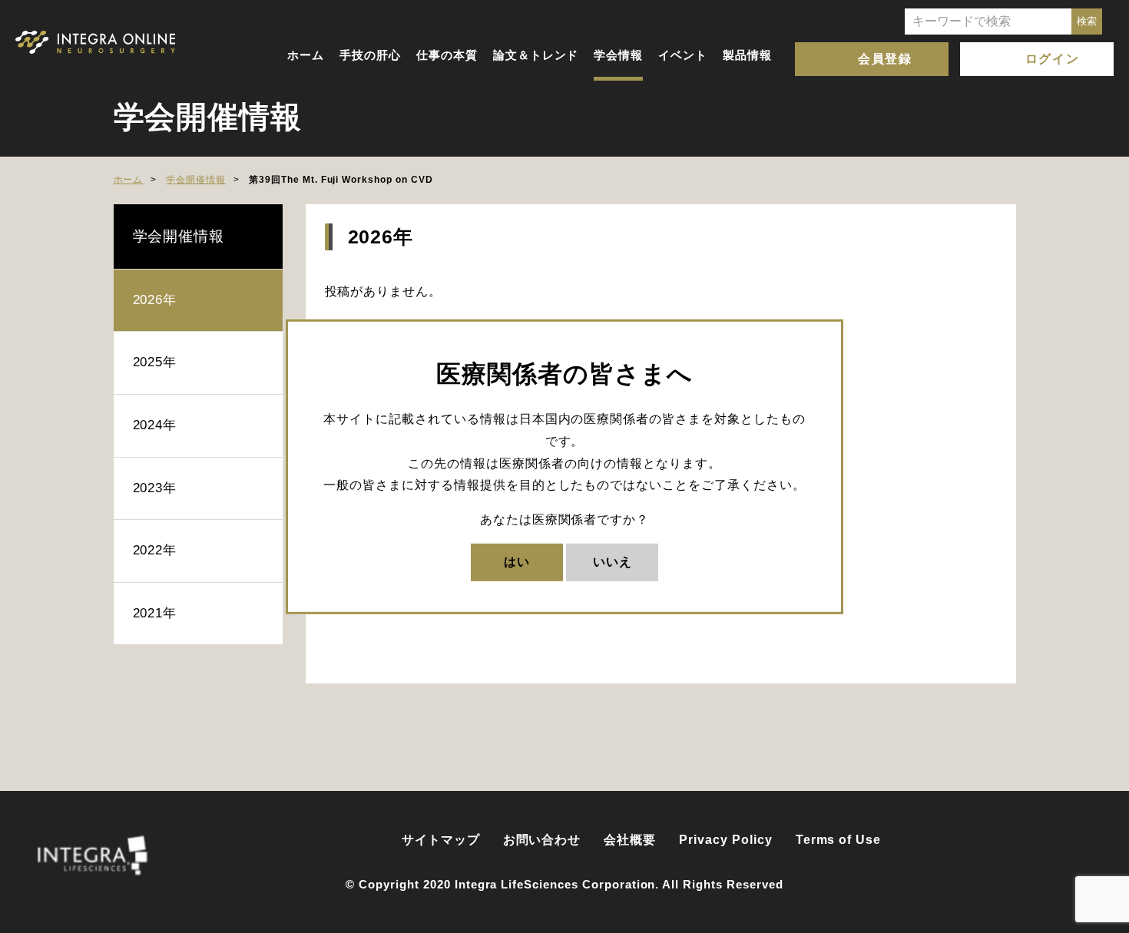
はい (517, 561)
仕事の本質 (447, 54)
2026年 (155, 300)
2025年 (155, 362)
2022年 (155, 550)
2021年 (155, 613)
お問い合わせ (542, 839)
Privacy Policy (725, 839)
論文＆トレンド (536, 54)
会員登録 (885, 58)
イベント (682, 54)
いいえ (612, 561)
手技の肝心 (370, 54)
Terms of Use (839, 839)
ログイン (1052, 58)
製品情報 (747, 54)
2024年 (155, 425)
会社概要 (630, 839)
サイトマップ (441, 839)
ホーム (305, 54)
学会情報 (618, 54)
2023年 (155, 488)
